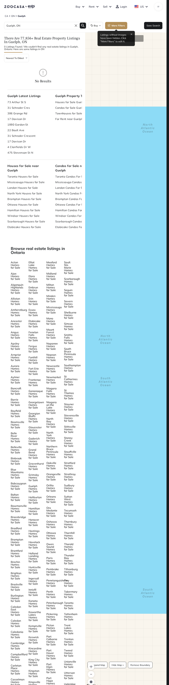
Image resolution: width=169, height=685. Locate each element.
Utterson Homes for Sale (69, 675)
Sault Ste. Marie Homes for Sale (68, 268)
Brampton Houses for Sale (24, 199)
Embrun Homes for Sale (33, 290)
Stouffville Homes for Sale (70, 454)
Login (123, 6)
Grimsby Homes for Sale (34, 477)
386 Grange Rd (17, 113)
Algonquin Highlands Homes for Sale (17, 288)
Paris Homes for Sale (51, 560)
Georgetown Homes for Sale (36, 405)
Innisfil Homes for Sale (33, 592)
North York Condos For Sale (72, 193)
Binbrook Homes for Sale (16, 461)
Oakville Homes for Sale (51, 465)
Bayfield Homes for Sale (16, 413)
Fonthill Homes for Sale (33, 360)
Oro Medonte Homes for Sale (51, 511)
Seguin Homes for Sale (68, 292)
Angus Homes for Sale (15, 335)
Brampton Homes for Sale (17, 542)
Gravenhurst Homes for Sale (36, 466)
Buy (78, 6)
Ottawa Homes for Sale (51, 535)
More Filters (118, 25)
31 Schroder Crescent (21, 135)
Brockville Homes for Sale (17, 587)
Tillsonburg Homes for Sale (71, 572)
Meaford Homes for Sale (51, 265)
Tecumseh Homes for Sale (70, 513)
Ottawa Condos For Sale (71, 204)
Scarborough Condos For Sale (74, 221)
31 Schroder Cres (18, 107)
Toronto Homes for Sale (68, 605)
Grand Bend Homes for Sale (33, 453)
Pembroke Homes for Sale (52, 572)
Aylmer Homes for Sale (15, 379)
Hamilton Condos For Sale (72, 210)
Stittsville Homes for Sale (70, 429)
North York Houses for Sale (24, 193)
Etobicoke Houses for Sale (24, 227)
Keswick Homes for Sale (34, 640)
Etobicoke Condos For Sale (72, 227)
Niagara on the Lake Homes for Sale (51, 407)
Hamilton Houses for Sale (23, 210)
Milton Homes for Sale (51, 287)
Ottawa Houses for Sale (22, 204)
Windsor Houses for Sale (23, 215)
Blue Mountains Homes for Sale (17, 473)
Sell (105, 6)
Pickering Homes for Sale (52, 616)
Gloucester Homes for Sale (35, 430)
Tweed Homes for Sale (68, 653)
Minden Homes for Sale (51, 298)
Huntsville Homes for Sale (35, 570)
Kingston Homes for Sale (34, 673)
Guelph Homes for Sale (33, 488)
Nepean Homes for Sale (51, 357)
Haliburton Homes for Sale (35, 500)
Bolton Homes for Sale (15, 497)
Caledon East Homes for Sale (16, 610)
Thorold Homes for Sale (68, 546)
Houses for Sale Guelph (70, 102)
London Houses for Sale (22, 187)
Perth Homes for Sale (51, 594)
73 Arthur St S (16, 102)
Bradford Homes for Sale (16, 531)
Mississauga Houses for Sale (26, 182)
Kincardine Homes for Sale (35, 651)
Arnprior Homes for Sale (16, 357)
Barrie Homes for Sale (15, 402)
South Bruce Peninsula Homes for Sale (70, 354)
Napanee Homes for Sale (52, 346)
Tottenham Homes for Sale (70, 616)
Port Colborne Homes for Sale (51, 640)
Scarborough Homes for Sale (72, 281)
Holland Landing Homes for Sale (34, 557)
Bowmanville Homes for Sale (19, 508)
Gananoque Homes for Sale (36, 393)
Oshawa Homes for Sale (51, 524)
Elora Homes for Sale (33, 279)
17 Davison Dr (16, 119)
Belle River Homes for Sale (15, 437)
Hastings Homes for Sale (34, 533)
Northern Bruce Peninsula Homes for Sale (52, 452)
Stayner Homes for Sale (69, 407)
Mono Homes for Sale (51, 321)
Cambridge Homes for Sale (18, 645)
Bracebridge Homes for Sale (18, 519)
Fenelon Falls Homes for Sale (33, 336)
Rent (92, 6)
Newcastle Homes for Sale (53, 368)
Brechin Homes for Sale (15, 564)
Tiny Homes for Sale (68, 583)
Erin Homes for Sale (33, 301)
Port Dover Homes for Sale (51, 654)
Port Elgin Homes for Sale (51, 668)
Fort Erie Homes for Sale (34, 371)
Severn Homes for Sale (68, 304)
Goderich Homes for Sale (34, 441)
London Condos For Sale (70, 187)
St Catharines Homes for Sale (71, 380)
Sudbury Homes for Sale (69, 488)
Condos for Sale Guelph (70, 107)
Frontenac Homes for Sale (35, 382)
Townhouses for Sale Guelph (73, 113)
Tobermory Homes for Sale (70, 594)
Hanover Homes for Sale (34, 522)
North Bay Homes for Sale (51, 422)
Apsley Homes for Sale (15, 346)
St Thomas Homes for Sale (69, 394)
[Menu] (158, 7)
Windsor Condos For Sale (71, 215)
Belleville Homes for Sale (16, 449)
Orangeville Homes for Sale (53, 477)
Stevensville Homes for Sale (71, 418)
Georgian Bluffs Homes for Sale (34, 417)
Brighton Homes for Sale (16, 575)
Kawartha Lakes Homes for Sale (35, 616)
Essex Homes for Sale (33, 312)
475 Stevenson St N (20, 152)
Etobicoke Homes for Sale (34, 323)
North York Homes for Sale (51, 436)
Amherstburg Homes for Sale (19, 312)
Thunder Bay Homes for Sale (69, 559)
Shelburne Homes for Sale (70, 315)
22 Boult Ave (15, 130)
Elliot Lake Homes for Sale (33, 266)
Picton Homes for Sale (51, 628)
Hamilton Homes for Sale (34, 511)
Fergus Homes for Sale (33, 348)
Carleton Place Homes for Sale (16, 669)
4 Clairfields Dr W (19, 147)
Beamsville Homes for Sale (17, 424)
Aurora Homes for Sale (15, 368)
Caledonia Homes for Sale (17, 634)
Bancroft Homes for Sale (16, 391)
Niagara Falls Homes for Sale (51, 392)
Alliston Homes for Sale (15, 301)
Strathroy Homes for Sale (70, 477)
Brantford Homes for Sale (17, 553)
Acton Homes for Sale (15, 265)
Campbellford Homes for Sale (19, 657)
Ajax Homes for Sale (15, 276)
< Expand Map (97, 665)
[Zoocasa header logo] (19, 6)
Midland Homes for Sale (51, 276)
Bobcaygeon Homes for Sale (18, 486)
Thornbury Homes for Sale (70, 524)
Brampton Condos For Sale (72, 199)
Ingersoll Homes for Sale (34, 581)
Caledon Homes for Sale (16, 623)
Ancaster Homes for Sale (16, 323)
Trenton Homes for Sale (68, 641)
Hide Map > (118, 665)
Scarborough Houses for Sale (26, 221)
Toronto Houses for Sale (22, 176)
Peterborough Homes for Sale (54, 605)
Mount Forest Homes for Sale (51, 333)
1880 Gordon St (17, 124)
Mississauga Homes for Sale (54, 310)
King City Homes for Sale (34, 662)
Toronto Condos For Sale (71, 176)
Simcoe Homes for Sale (68, 326)
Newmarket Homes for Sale (53, 379)
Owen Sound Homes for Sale (51, 548)
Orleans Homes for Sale (51, 499)
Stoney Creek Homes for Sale (68, 441)
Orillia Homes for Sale (51, 488)
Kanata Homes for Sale (33, 603)
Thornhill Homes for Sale (69, 535)
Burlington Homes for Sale (17, 598)
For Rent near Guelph (69, 119)
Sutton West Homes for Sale (68, 500)
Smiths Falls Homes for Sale (68, 338)
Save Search (153, 25)
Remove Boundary (140, 665)
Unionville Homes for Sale (70, 664)
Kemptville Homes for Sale (35, 628)
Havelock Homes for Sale (34, 544)
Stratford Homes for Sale (69, 465)
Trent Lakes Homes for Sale (68, 629)
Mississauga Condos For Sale (74, 182)
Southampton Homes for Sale (72, 368)
